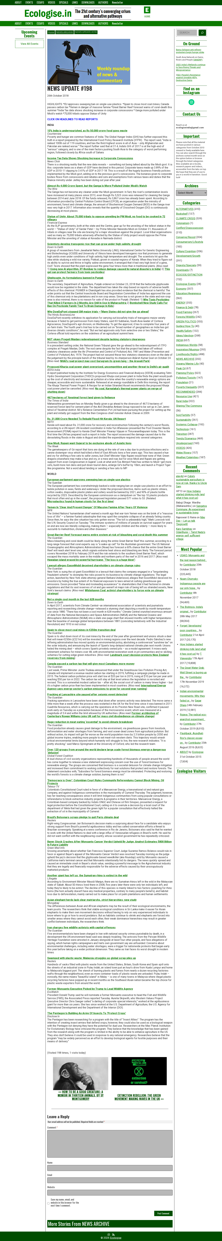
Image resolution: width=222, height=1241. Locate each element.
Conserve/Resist (186, 237)
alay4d (179, 476)
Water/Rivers (183, 452)
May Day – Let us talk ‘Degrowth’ (190, 521)
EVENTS (29, 2)
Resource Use (184, 396)
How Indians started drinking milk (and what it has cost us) (190, 495)
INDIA (179, 340)
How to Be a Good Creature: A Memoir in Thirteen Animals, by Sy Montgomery (81, 1095)
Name (49, 1162)
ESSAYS (40, 2)
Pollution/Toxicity (186, 377)
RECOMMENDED (185, 391)
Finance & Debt (184, 307)
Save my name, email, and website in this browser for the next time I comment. (65, 1202)
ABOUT (18, 2)
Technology (182, 429)
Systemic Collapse (186, 424)
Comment (52, 1127)
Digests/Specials (186, 265)
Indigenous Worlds (186, 345)
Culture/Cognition (186, 251)
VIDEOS (51, 2)
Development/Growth (188, 255)
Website (51, 1187)
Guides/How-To (185, 326)
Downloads (182, 270)
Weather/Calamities (187, 457)
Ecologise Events (186, 284)
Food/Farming (184, 312)
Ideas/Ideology (185, 335)
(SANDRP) (197, 60)
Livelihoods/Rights (187, 354)
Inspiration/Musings (187, 349)
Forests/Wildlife (185, 316)
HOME (147, 16)
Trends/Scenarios (186, 438)
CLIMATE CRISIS (185, 218)
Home (51, 32)
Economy (181, 288)
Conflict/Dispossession (189, 227)
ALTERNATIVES (185, 209)
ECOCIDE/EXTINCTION (189, 274)
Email (49, 1175)
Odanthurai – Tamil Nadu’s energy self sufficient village (190, 536)
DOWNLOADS (88, 2)
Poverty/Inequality (186, 387)
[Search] (202, 33)
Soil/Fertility (183, 415)
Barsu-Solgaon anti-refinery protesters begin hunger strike (190, 51)
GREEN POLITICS (186, 321)
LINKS (75, 2)
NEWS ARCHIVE (64, 32)
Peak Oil (181, 368)
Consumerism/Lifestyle (189, 241)
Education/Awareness (188, 293)
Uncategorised (184, 443)
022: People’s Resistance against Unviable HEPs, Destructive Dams (188, 77)
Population (182, 382)
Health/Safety (184, 330)
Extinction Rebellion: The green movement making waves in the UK (138, 1097)
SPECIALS (63, 2)
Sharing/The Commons (189, 405)
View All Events (29, 43)
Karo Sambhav (184, 528)
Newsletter (117, 2)
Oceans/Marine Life (187, 363)
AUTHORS (103, 2)
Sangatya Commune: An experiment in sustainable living (191, 509)
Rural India (182, 401)
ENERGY (180, 302)
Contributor (189, 564)
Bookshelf (182, 213)
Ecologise (197, 752)
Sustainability (183, 419)
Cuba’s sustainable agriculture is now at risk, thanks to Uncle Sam (191, 481)
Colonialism (182, 223)
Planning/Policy (185, 373)
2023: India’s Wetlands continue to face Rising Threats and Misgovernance (190, 67)
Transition (181, 434)
